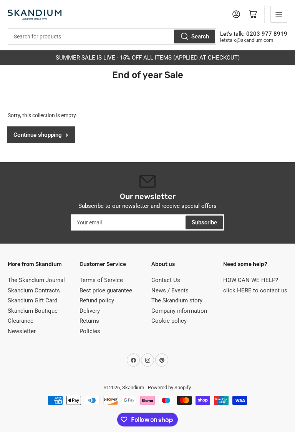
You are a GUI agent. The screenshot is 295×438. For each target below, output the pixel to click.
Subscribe (204, 222)
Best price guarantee (106, 290)
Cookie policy (169, 320)
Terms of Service (101, 280)
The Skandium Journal (36, 280)
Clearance (20, 320)
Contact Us (165, 280)
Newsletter (22, 331)
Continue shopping (37, 134)
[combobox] (112, 36)
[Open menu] (278, 14)
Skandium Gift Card (32, 300)
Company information (179, 310)
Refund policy (97, 300)
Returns (89, 320)
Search (200, 36)
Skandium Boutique (33, 310)
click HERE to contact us (255, 290)
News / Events (170, 290)
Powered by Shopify (169, 387)
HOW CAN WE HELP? (250, 280)
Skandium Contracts (34, 290)
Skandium (133, 387)
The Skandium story (176, 300)
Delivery (90, 310)
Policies (90, 331)
